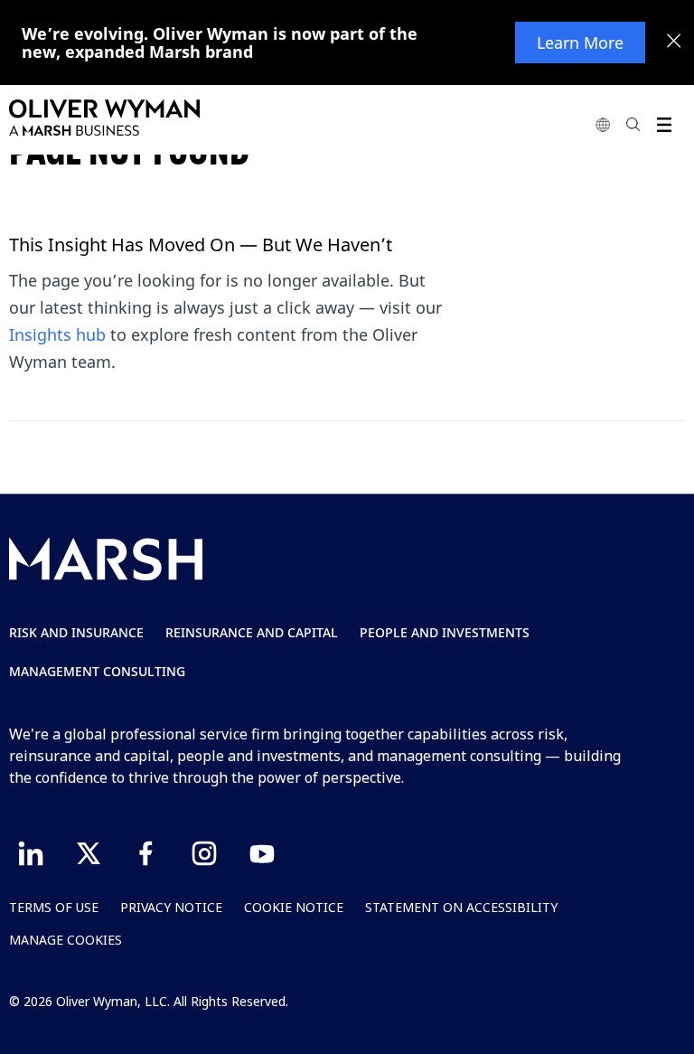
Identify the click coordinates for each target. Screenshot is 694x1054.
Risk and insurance (76, 632)
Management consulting (97, 671)
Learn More (580, 42)
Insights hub (57, 334)
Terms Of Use (53, 907)
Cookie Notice (293, 907)
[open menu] (663, 124)
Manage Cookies (65, 939)
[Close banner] (674, 42)
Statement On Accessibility (461, 907)
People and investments (445, 632)
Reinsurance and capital (251, 632)
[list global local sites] (602, 124)
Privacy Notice (171, 907)
